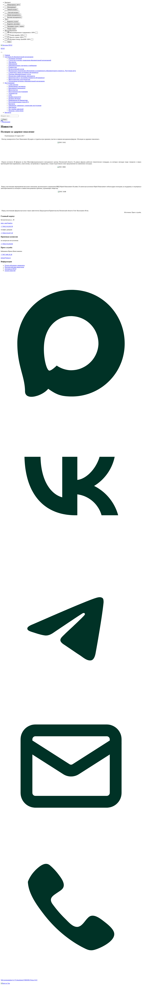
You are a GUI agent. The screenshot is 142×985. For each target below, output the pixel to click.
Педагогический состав (16, 69)
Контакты (12, 104)
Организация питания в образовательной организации (27, 81)
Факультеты (12, 107)
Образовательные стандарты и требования (23, 65)
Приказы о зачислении (16, 111)
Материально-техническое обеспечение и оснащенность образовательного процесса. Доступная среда (42, 71)
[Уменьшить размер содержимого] (6, 33)
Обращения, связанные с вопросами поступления (25, 105)
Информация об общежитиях (18, 100)
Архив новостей (10, 270)
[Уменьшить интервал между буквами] (6, 39)
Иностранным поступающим (18, 91)
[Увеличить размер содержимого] (36, 33)
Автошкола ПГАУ (10, 269)
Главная (7, 55)
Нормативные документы (17, 86)
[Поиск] (4, 119)
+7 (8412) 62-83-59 (7, 226)
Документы (12, 62)
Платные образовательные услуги (20, 74)
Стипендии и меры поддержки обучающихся (23, 72)
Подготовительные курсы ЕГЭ (19, 102)
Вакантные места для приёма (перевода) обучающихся (26, 77)
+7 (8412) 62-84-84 (7, 244)
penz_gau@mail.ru (6, 223)
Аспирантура (13, 93)
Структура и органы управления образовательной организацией (30, 60)
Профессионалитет (15, 97)
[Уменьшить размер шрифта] (6, 35)
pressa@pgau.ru (6, 258)
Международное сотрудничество (19, 79)
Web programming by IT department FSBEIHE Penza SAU (19, 980)
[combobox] (10, 116)
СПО (10, 95)
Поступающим (9, 83)
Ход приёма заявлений (16, 109)
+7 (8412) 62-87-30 (7, 233)
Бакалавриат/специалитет (17, 88)
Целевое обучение (14, 98)
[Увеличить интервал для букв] (32, 39)
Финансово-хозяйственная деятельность (22, 76)
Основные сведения (15, 58)
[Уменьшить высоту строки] (6, 37)
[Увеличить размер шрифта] (25, 35)
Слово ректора (13, 84)
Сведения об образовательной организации (19, 57)
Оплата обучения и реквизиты (15, 265)
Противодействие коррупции (14, 267)
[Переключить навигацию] (1, 52)
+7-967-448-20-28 (6, 254)
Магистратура (13, 90)
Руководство (13, 67)
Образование (13, 64)
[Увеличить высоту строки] (25, 37)
